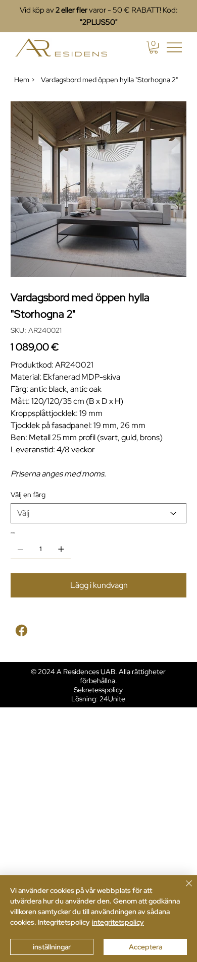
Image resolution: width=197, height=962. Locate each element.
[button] (153, 47)
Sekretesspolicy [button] (98, 689)
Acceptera (145, 946)
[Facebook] (21, 630)
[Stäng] (183, 889)
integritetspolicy (118, 922)
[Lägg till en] (61, 549)
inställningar (52, 946)
